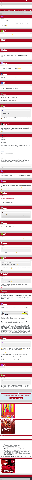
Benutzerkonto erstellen (18, 398)
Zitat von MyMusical (5, 278)
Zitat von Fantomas (5, 212)
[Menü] (31, 1)
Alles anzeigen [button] (15, 217)
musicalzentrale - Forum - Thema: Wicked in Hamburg (8, 198)
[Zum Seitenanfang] (31, 479)
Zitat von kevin (5, 110)
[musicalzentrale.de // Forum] (1, 1)
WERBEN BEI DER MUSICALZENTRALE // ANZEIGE (8, 458)
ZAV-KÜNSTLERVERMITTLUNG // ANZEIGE (7, 403)
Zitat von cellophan (5, 342)
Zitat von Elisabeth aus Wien (7, 262)
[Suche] (26, 1)
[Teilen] (31, 13)
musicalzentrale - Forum (4, 143)
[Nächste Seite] (7, 14)
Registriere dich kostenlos (20, 395)
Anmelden (11, 398)
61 (5, 479)
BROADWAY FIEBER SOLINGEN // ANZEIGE (7, 419)
